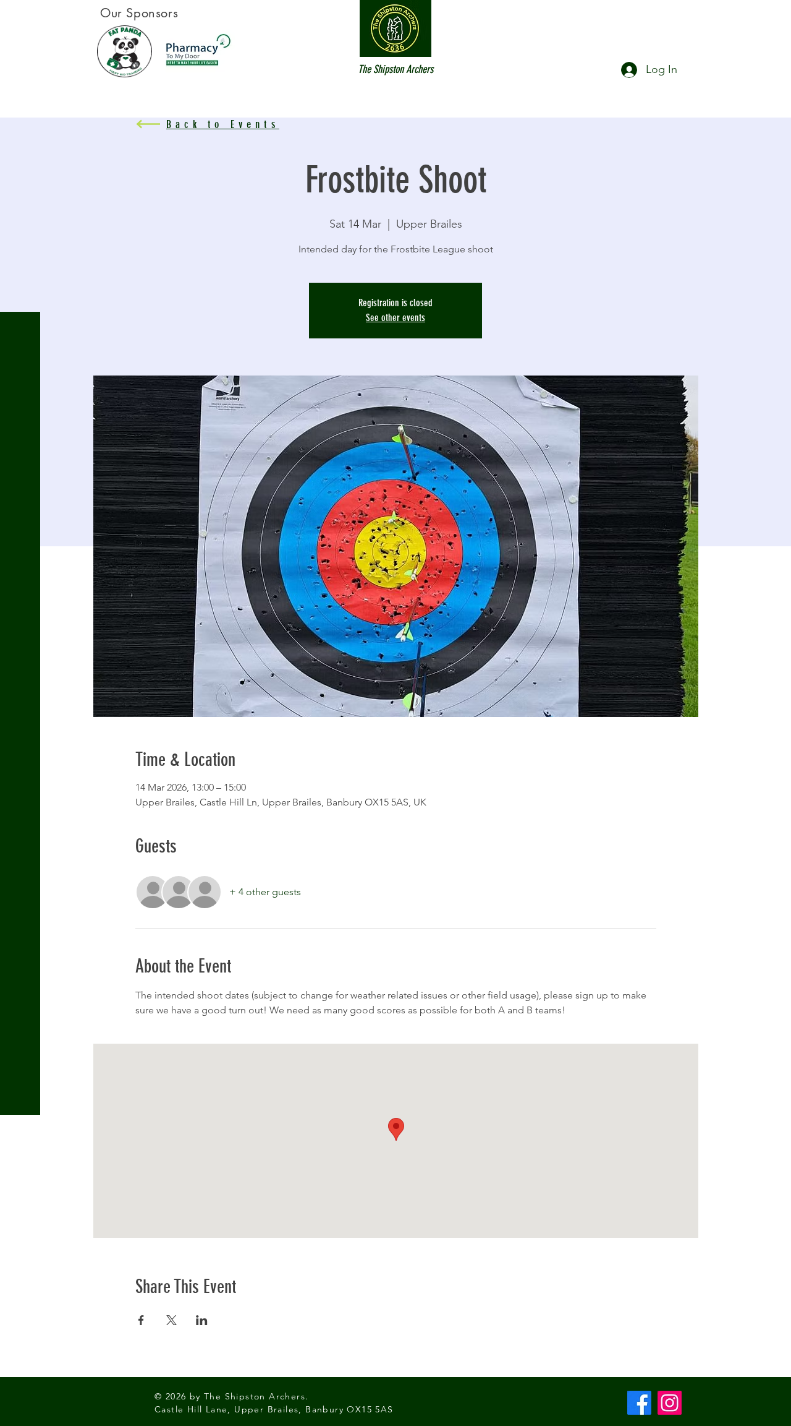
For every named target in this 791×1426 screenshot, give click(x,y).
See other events (395, 318)
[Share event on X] (171, 1320)
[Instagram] (670, 1403)
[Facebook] (639, 1403)
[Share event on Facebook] (141, 1320)
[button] (21, 18)
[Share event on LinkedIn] (202, 1320)
